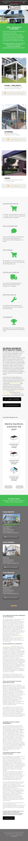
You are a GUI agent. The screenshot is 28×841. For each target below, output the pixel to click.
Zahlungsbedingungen (10, 833)
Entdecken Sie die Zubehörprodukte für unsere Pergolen (13, 180)
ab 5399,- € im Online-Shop (15, 93)
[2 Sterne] (12, 605)
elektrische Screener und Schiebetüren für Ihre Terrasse (12, 133)
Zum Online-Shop (15, 139)
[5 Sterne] (16, 605)
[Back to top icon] (24, 839)
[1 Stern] (11, 605)
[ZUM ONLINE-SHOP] (10, 821)
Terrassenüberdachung (17, 636)
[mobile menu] (26, 7)
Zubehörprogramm (15, 383)
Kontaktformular (7, 393)
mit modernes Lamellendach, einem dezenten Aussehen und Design (13, 87)
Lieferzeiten (21, 832)
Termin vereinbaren (12, 537)
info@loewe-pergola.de (12, 532)
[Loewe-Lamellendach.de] (14, 7)
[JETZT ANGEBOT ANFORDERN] (13, 402)
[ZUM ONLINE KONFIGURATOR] (13, 408)
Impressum (16, 832)
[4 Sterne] (15, 605)
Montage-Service (19, 833)
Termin (4, 390)
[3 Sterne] (14, 605)
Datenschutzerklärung (8, 832)
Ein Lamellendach (7, 646)
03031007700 (10, 529)
